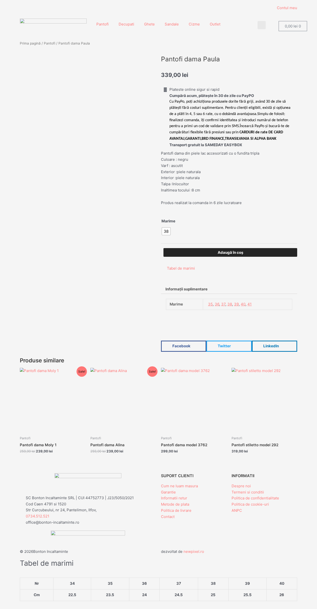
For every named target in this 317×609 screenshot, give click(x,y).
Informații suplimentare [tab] (186, 289)
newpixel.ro (194, 551)
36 (217, 304)
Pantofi (102, 24)
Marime (168, 221)
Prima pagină (30, 43)
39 (236, 304)
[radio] (166, 231)
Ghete (149, 24)
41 (249, 304)
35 (210, 304)
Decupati (126, 24)
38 (229, 304)
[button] (262, 25)
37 (223, 304)
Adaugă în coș (230, 252)
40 (243, 304)
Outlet (215, 24)
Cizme (194, 24)
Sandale (172, 24)
